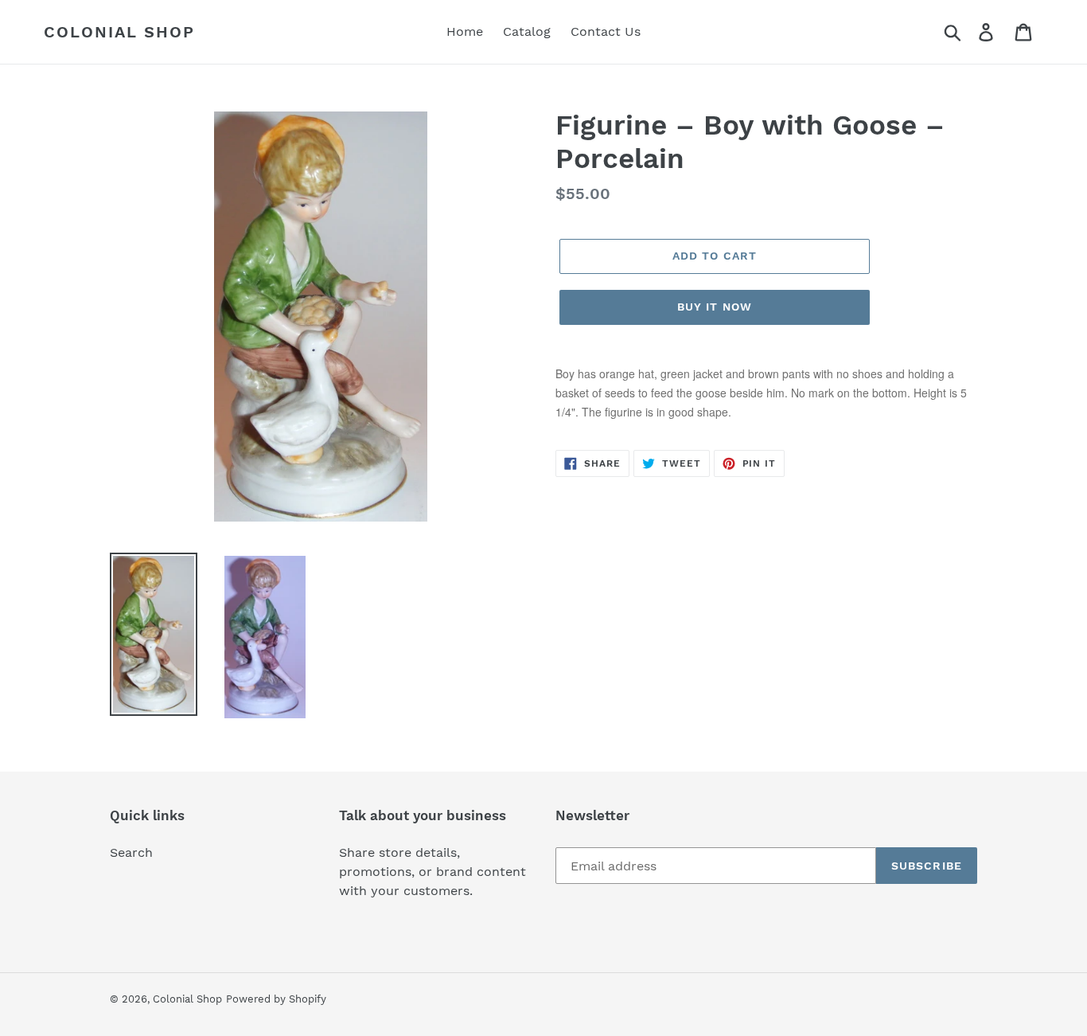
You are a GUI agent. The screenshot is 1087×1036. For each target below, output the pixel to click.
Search (131, 852)
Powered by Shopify (276, 999)
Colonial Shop (119, 31)
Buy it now (714, 306)
